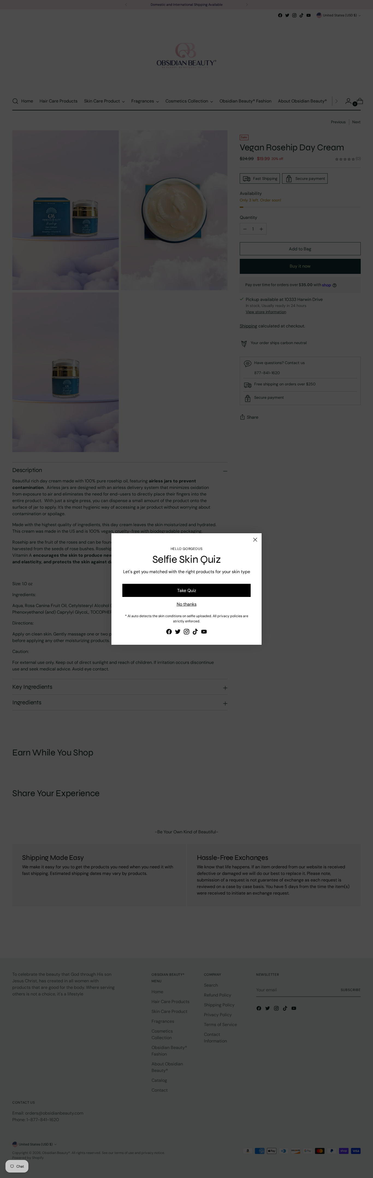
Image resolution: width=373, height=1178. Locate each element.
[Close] (255, 539)
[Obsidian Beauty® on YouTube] (204, 632)
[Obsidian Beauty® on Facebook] (169, 632)
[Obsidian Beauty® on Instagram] (186, 632)
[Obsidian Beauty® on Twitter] (177, 632)
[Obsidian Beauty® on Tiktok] (195, 632)
